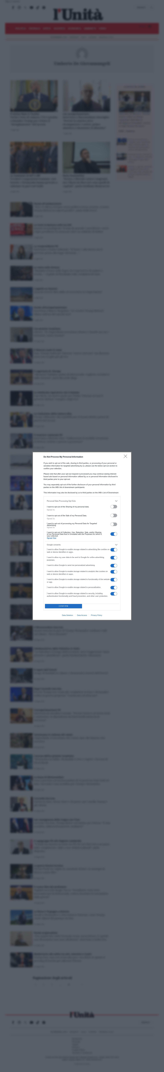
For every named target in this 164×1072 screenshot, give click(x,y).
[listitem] (82, 501)
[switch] (113, 506)
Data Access (82, 615)
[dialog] (82, 536)
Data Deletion (67, 615)
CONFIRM (63, 606)
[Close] (126, 457)
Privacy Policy (96, 615)
